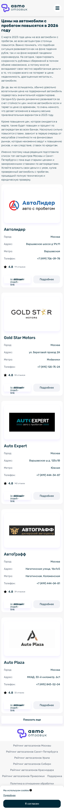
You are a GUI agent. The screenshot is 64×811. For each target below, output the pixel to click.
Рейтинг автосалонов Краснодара (32, 770)
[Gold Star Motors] (32, 314)
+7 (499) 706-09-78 (48, 258)
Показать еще (32, 719)
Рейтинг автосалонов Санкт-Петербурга (32, 751)
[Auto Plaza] (32, 638)
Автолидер (14, 229)
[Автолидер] (32, 205)
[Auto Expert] (32, 422)
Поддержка (54, 776)
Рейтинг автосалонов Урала (32, 757)
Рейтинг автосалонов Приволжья (23, 776)
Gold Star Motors (19, 337)
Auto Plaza (14, 662)
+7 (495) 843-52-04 (48, 684)
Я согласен (32, 803)
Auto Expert (15, 446)
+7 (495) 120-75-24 (48, 366)
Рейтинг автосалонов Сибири (32, 763)
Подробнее (47, 279)
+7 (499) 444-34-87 (48, 475)
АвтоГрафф (15, 554)
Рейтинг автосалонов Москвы (32, 745)
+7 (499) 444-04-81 (48, 583)
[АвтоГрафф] (32, 530)
